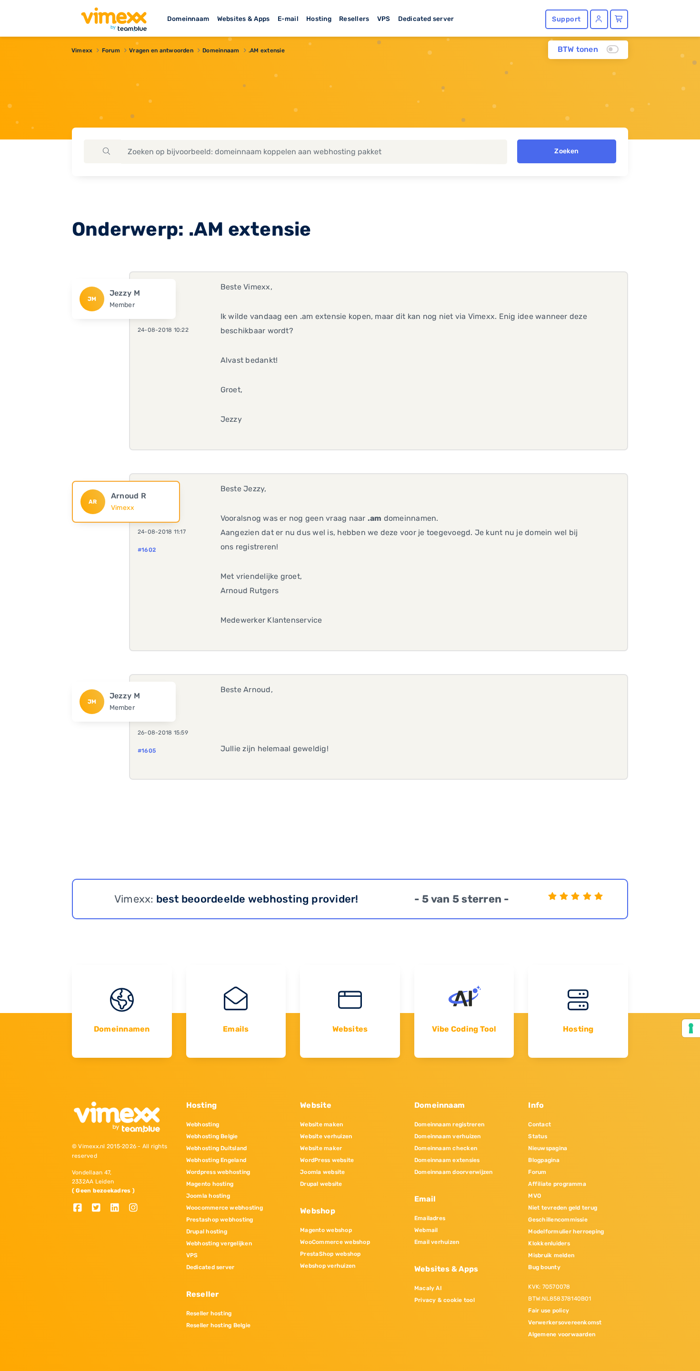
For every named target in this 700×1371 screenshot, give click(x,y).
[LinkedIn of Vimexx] (118, 1208)
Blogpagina (543, 1160)
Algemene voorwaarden (561, 1334)
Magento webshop (326, 1230)
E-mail (288, 18)
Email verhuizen (437, 1242)
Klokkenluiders (549, 1243)
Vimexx (81, 50)
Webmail (426, 1230)
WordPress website (327, 1160)
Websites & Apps (243, 18)
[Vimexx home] (110, 17)
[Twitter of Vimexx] (99, 1208)
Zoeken (566, 151)
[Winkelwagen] (619, 19)
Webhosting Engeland (216, 1160)
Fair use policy (548, 1310)
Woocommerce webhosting (224, 1207)
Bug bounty (544, 1267)
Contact (539, 1124)
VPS (383, 18)
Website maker (321, 1148)
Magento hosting (210, 1184)
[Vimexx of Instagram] (136, 1208)
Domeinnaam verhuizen (447, 1136)
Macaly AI (428, 1288)
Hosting (318, 18)
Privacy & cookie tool (444, 1300)
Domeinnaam (188, 18)
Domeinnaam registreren (449, 1124)
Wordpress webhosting (218, 1172)
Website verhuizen (326, 1136)
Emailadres (429, 1218)
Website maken (321, 1124)
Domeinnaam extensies (447, 1160)
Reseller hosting (209, 1313)
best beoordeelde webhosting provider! (257, 899)
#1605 (147, 750)
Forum (111, 50)
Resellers (354, 18)
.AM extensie (267, 50)
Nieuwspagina (547, 1148)
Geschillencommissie (558, 1219)
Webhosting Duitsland (216, 1148)
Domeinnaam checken (445, 1148)
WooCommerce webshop (335, 1242)
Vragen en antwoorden (161, 50)
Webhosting (202, 1124)
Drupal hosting (206, 1231)
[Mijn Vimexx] (599, 19)
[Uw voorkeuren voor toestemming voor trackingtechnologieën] (691, 1028)
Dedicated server (426, 18)
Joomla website (322, 1172)
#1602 (147, 549)
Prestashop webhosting (219, 1219)
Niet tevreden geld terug (562, 1207)
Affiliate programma (557, 1184)
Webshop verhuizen (327, 1265)
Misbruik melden (551, 1255)
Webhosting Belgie (212, 1136)
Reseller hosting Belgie (218, 1325)
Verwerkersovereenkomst (564, 1322)
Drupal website (321, 1184)
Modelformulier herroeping (566, 1231)
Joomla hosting (208, 1195)
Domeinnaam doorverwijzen (453, 1172)
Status (537, 1136)
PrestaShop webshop (330, 1254)
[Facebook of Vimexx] (81, 1208)
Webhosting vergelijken (219, 1243)
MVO (534, 1195)
